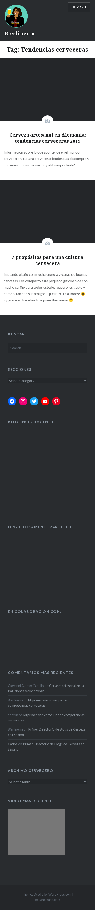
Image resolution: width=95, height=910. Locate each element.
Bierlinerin (20, 33)
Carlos (13, 744)
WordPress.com (59, 894)
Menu (81, 7)
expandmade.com (47, 900)
